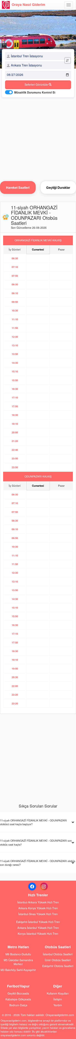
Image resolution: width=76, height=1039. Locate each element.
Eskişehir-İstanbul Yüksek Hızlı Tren (38, 922)
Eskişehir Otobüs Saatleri (57, 966)
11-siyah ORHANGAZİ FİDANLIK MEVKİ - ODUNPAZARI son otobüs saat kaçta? (36, 842)
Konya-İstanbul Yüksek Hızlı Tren (38, 934)
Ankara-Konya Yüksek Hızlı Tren (38, 908)
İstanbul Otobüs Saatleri (57, 954)
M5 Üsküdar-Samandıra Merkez (18, 962)
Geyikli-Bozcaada (18, 993)
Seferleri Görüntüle (37, 84)
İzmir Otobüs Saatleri (58, 960)
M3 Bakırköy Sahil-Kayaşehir (18, 970)
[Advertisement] (38, 138)
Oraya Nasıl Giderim (28, 4)
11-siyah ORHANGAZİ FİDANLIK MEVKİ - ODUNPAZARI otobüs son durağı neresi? (37, 863)
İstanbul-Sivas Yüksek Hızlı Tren (38, 914)
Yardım (57, 1005)
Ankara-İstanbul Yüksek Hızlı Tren (38, 928)
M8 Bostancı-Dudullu (18, 954)
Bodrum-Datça (18, 1005)
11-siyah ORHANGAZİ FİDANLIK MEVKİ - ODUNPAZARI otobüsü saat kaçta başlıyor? (33, 822)
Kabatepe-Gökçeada (18, 999)
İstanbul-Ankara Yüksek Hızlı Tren (38, 902)
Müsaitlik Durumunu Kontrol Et (34, 92)
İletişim (57, 999)
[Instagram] (44, 886)
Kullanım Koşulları (58, 993)
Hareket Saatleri (17, 187)
